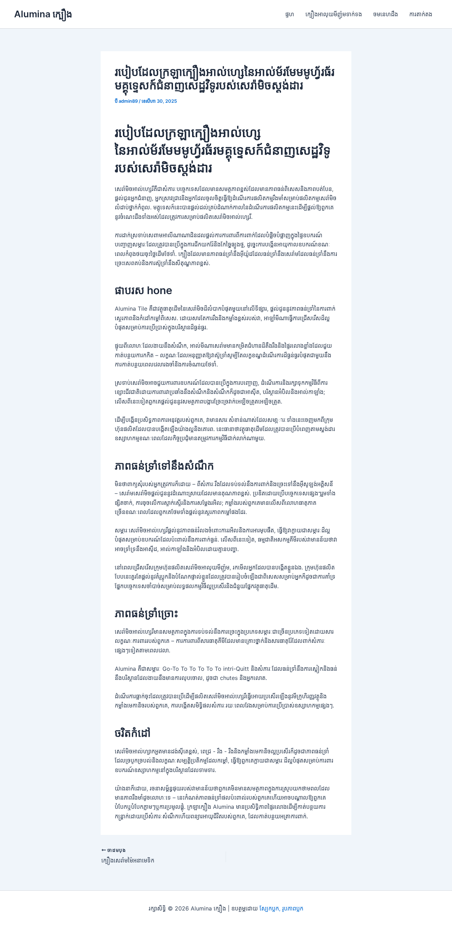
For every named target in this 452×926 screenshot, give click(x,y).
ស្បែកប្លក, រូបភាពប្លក (281, 908)
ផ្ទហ (289, 14)
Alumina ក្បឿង (43, 13)
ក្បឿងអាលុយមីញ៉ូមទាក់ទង (333, 14)
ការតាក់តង (420, 14)
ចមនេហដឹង (385, 14)
